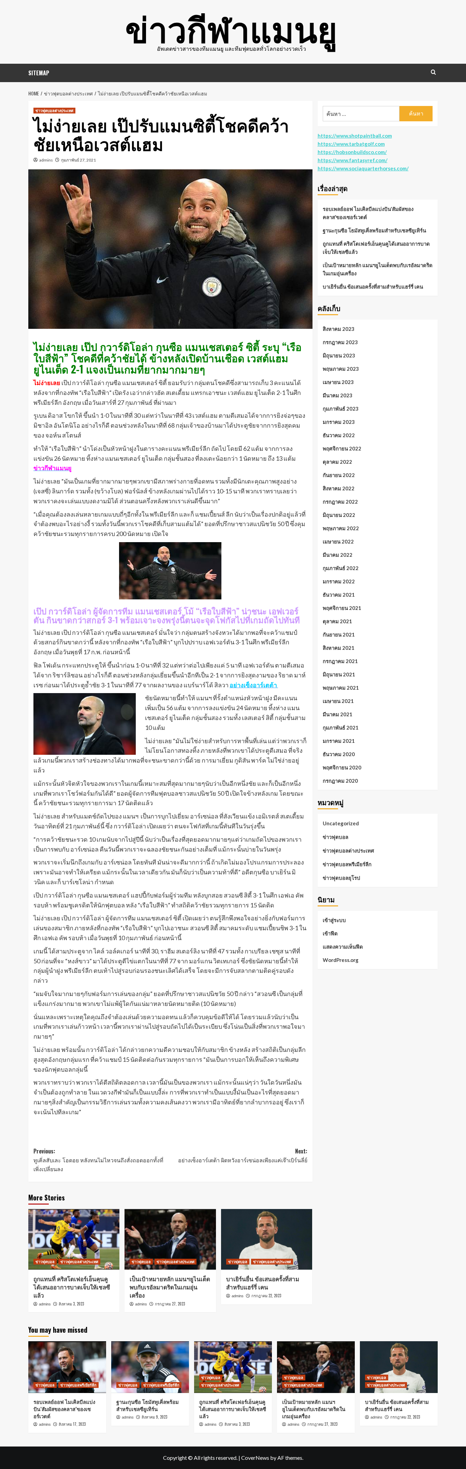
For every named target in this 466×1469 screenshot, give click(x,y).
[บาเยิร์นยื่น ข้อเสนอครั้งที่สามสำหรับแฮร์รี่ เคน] (266, 1239)
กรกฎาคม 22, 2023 (266, 1295)
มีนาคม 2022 (337, 555)
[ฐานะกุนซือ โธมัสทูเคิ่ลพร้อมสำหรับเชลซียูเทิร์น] (150, 1367)
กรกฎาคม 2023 (340, 342)
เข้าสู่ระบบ (334, 920)
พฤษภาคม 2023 (341, 369)
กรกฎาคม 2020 (340, 781)
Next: (242, 1155)
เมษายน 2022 (338, 541)
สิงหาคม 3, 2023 (71, 1303)
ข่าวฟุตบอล (45, 1261)
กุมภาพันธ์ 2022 (341, 568)
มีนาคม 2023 (337, 395)
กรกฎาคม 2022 (340, 502)
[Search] (433, 72)
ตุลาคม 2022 (337, 462)
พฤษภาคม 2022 (341, 528)
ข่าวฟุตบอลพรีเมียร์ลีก (347, 864)
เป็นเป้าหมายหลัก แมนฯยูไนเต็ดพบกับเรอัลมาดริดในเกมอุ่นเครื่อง (170, 1286)
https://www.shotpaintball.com (355, 136)
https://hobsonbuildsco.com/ (352, 152)
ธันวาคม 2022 (339, 435)
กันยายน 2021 (339, 634)
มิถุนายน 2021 (339, 674)
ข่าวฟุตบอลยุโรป (341, 878)
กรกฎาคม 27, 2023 (170, 1303)
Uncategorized (341, 823)
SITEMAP (38, 73)
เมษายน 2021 (338, 701)
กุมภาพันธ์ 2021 (341, 727)
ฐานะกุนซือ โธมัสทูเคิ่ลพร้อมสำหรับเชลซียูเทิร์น (374, 230)
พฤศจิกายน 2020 (342, 767)
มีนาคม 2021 (337, 714)
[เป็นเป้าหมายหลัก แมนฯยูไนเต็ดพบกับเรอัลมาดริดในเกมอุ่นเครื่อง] (170, 1239)
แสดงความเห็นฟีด (343, 947)
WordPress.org (341, 960)
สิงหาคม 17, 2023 (72, 1424)
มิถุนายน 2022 (339, 515)
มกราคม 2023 (339, 422)
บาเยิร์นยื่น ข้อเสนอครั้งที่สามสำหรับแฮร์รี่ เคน (262, 1282)
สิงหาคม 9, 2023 (154, 1417)
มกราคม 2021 (339, 741)
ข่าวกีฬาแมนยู (231, 27)
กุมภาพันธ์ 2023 (341, 408)
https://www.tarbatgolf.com (351, 144)
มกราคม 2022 (339, 581)
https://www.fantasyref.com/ (353, 160)
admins (46, 160)
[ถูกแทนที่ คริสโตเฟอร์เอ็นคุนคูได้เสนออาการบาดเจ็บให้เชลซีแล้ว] (73, 1239)
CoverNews (255, 1457)
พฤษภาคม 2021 (341, 688)
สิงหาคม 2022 (338, 488)
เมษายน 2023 (338, 382)
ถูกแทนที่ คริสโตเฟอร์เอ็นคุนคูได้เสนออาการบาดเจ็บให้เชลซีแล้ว (71, 1286)
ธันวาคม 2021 (339, 595)
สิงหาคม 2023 (338, 329)
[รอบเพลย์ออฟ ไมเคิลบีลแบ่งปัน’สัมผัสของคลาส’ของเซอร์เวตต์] (67, 1367)
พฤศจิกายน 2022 (342, 448)
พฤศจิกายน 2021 (342, 608)
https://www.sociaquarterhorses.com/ (363, 168)
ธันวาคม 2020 (339, 754)
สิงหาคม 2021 (338, 648)
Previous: (98, 1160)
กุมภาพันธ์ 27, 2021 (78, 160)
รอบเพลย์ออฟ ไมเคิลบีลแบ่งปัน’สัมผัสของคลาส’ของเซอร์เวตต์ (368, 213)
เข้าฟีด (330, 934)
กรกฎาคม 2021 (340, 661)
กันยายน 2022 (339, 475)
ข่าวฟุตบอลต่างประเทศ (54, 110)
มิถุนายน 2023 (339, 355)
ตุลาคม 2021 (337, 621)
